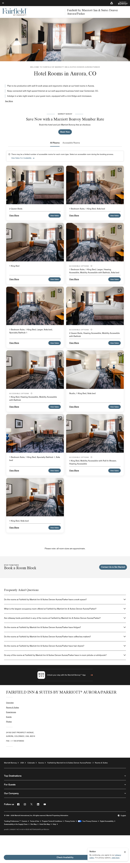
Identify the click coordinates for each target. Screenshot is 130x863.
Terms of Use (34, 821)
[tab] (55, 143)
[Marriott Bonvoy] (121, 3)
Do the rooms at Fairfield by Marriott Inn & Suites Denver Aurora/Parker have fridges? (42, 627)
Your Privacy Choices (89, 821)
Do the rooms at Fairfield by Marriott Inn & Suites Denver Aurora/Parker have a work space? (45, 599)
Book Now (65, 132)
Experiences (11, 712)
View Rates (54, 216)
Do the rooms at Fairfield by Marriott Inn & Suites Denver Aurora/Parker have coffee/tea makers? (47, 636)
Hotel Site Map (44, 824)
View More (14, 215)
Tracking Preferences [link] (11, 821)
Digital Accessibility (106, 821)
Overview (10, 703)
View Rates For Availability (21, 158)
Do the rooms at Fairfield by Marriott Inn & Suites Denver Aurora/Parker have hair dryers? (44, 646)
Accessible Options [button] (79, 266)
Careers (24, 821)
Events (9, 717)
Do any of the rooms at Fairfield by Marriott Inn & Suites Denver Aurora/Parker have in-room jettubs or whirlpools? (55, 655)
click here (115, 858)
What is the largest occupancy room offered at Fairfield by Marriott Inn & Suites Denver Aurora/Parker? (50, 609)
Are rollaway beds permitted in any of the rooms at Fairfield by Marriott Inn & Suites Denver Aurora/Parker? (52, 618)
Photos (9, 722)
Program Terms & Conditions (52, 821)
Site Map (33, 824)
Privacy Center (70, 821)
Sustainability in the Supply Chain (16, 824)
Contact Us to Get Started (113, 567)
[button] (111, 3)
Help (54, 824)
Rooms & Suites (12, 707)
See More (9, 101)
